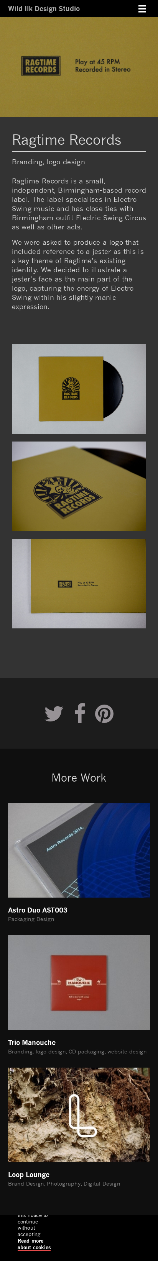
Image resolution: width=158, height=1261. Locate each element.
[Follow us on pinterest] (104, 713)
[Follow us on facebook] (80, 713)
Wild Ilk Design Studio (44, 8)
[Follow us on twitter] (54, 713)
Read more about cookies (34, 1244)
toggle (142, 9)
